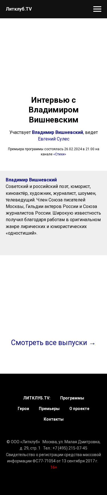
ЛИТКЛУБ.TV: (37, 398)
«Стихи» (59, 154)
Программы (72, 398)
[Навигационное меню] (97, 9)
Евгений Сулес (53, 139)
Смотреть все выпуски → (53, 342)
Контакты (54, 419)
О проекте (79, 408)
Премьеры (49, 408)
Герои (23, 408)
